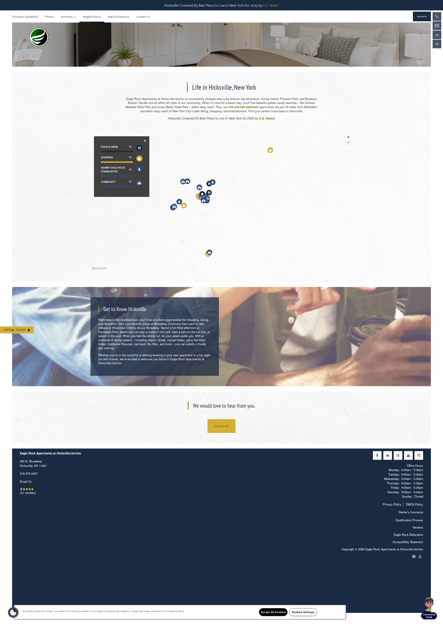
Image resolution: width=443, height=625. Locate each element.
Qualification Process (409, 520)
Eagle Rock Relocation (408, 534)
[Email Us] (437, 25)
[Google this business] (418, 455)
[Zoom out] (348, 142)
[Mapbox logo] (99, 268)
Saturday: (393, 492)
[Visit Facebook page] (377, 455)
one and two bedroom (243, 107)
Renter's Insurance (411, 512)
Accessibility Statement (408, 542)
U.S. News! (271, 5)
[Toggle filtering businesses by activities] (139, 169)
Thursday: (393, 483)
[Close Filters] (145, 140)
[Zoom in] (348, 137)
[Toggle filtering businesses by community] (139, 183)
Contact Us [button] (221, 426)
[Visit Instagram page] (398, 455)
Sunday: (407, 496)
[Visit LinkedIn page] (387, 455)
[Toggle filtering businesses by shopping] (139, 159)
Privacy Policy (392, 504)
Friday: (395, 487)
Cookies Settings (303, 612)
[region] (222, 202)
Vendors (418, 527)
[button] (422, 16)
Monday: (394, 470)
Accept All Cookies (273, 612)
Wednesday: (392, 478)
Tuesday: (394, 474)
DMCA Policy (414, 504)
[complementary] (429, 597)
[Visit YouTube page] (408, 455)
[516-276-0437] (437, 16)
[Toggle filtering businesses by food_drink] (139, 148)
